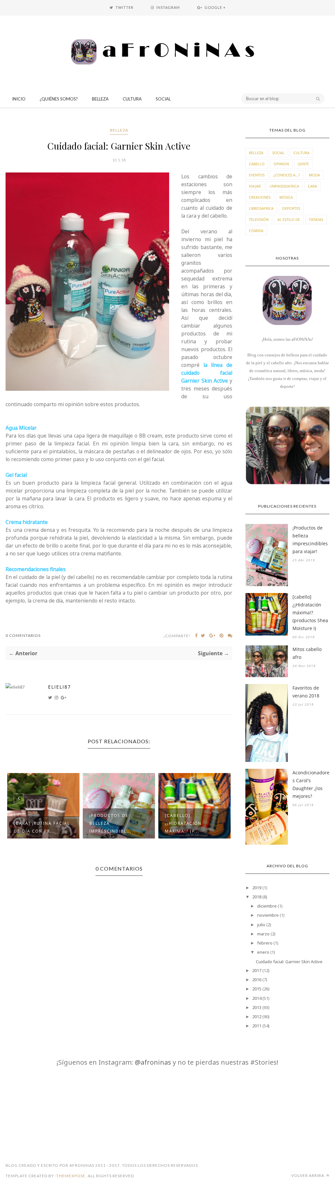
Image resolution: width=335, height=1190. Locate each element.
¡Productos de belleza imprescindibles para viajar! (310, 539)
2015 (256, 989)
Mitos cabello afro (307, 653)
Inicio (19, 98)
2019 (256, 888)
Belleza (100, 98)
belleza (119, 130)
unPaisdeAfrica (284, 186)
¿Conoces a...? (286, 174)
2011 (256, 1026)
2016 (256, 980)
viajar (255, 186)
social (278, 152)
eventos (257, 174)
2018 (256, 897)
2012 (256, 1016)
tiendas (316, 219)
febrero (265, 943)
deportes (291, 208)
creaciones (260, 197)
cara (312, 186)
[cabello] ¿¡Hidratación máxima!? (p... (183, 823)
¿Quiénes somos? (59, 98)
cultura (301, 152)
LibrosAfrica (261, 208)
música (286, 197)
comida (256, 230)
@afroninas (153, 1062)
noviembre (268, 915)
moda (314, 174)
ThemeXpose (70, 1175)
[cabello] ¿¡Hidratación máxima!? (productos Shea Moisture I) (310, 612)
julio (261, 925)
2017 (256, 970)
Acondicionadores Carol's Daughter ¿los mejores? (310, 784)
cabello (257, 163)
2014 (256, 998)
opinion (281, 163)
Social (163, 98)
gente (303, 163)
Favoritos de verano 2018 (305, 692)
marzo (263, 934)
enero (263, 952)
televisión (259, 219)
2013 (256, 1007)
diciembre (267, 906)
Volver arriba (308, 1175)
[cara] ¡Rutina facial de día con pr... (42, 827)
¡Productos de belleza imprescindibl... (110, 823)
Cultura (132, 98)
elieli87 (59, 687)
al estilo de (288, 219)
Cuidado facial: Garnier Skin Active (289, 962)
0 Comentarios (23, 635)
